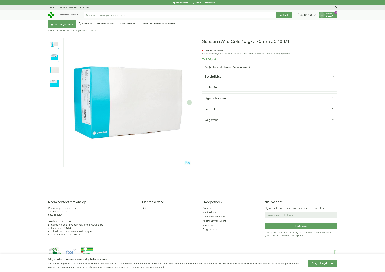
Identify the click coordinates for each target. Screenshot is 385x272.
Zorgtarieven (210, 229)
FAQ (144, 208)
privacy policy (296, 235)
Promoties (87, 23)
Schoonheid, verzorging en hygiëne (158, 23)
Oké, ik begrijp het (322, 263)
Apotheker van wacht (214, 220)
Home (51, 30)
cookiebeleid (157, 266)
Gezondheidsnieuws (67, 7)
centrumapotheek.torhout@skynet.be (83, 224)
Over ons (208, 208)
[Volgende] (189, 102)
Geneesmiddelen (128, 23)
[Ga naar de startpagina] (63, 15)
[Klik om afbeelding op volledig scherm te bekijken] (128, 102)
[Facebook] (334, 252)
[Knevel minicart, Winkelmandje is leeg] (322, 15)
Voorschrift (84, 7)
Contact (51, 7)
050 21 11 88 (65, 221)
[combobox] (180, 15)
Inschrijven (301, 225)
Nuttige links (209, 212)
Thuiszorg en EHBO (106, 23)
